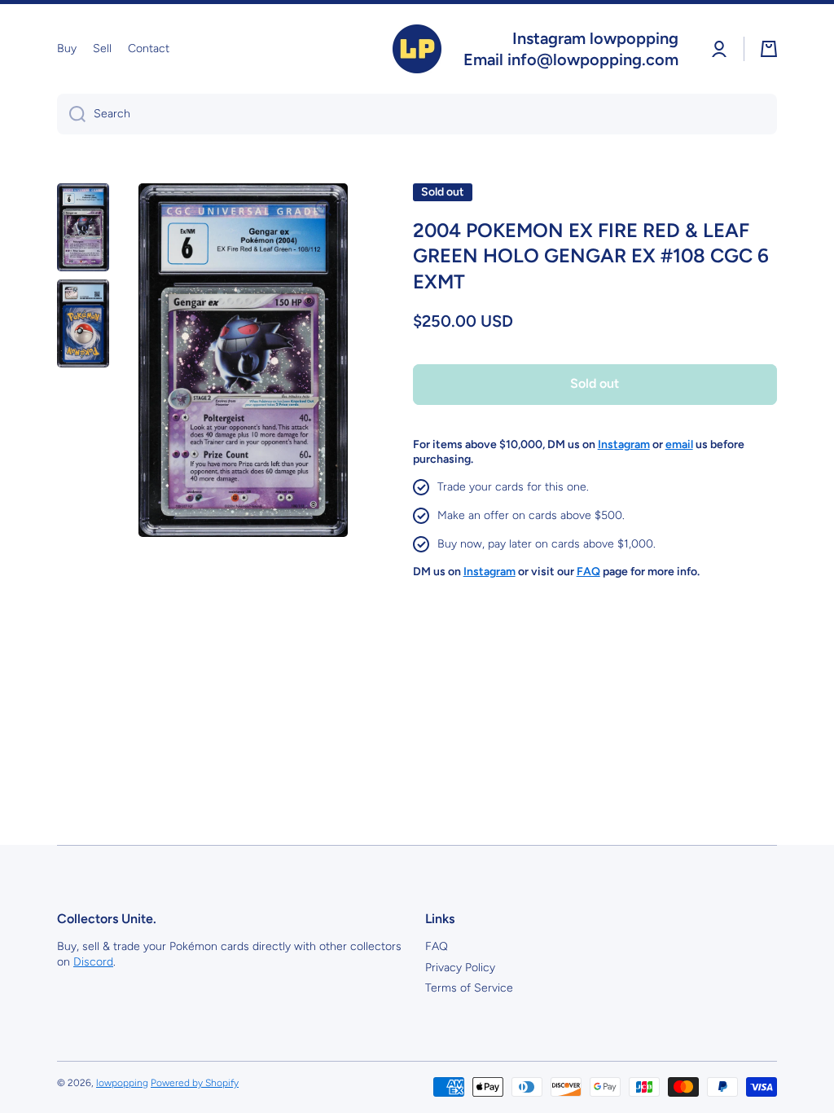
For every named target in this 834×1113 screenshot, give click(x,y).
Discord (93, 962)
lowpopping (122, 1083)
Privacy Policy (460, 967)
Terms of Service (469, 988)
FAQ (436, 946)
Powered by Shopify (195, 1083)
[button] (769, 49)
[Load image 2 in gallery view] (83, 323)
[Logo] (417, 48)
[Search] (71, 114)
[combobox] (417, 114)
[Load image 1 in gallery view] (83, 227)
